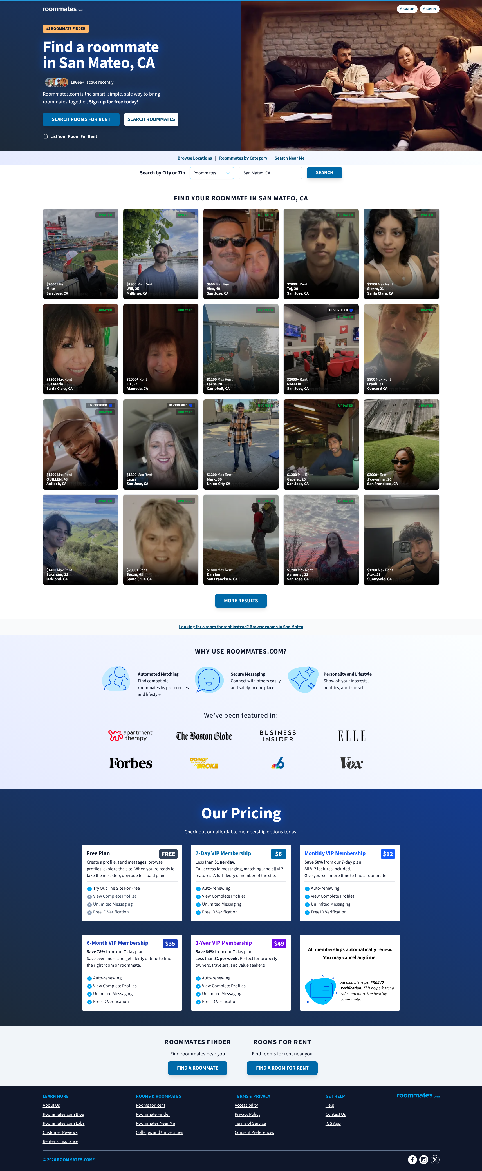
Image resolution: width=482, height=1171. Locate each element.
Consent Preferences (254, 1132)
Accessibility (246, 1105)
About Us (51, 1105)
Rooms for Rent (150, 1105)
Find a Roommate (197, 1068)
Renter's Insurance (60, 1141)
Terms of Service (250, 1123)
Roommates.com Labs (64, 1123)
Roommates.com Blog (63, 1114)
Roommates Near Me (155, 1123)
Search (324, 172)
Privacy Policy (247, 1114)
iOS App (333, 1123)
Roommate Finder (153, 1114)
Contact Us (336, 1114)
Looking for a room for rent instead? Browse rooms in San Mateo (241, 627)
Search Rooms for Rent (81, 119)
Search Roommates (151, 119)
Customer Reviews (60, 1132)
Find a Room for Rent (282, 1068)
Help (330, 1105)
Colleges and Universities (159, 1132)
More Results (241, 600)
